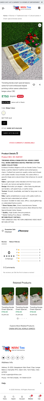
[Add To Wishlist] (33, 84)
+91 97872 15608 (12, 378)
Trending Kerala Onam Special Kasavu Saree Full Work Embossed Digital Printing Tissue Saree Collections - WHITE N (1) (22, 308)
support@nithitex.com (14, 374)
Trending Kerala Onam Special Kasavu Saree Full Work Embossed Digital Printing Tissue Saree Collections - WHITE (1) (36, 308)
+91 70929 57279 (25, 378)
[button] (18, 318)
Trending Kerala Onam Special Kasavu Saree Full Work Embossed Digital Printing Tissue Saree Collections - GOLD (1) (8, 308)
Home (5, 16)
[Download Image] (39, 25)
